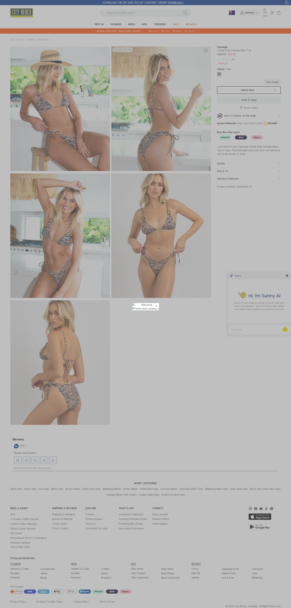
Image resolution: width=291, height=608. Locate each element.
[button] (156, 305)
